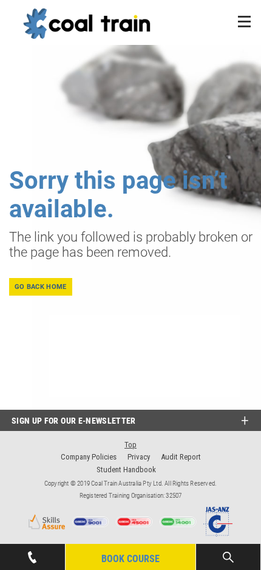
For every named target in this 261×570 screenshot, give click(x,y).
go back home (41, 287)
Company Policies (89, 456)
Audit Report (181, 456)
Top (130, 444)
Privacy (138, 456)
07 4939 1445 (32, 550)
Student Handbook (126, 469)
